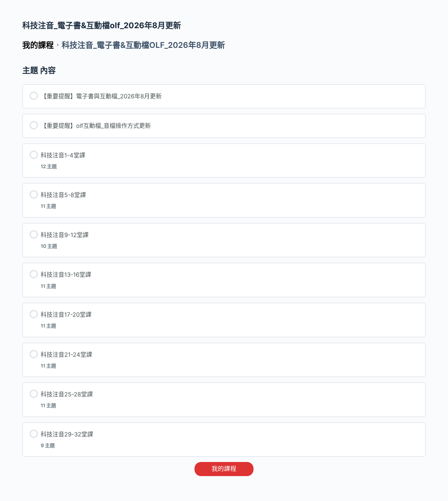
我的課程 (224, 468)
